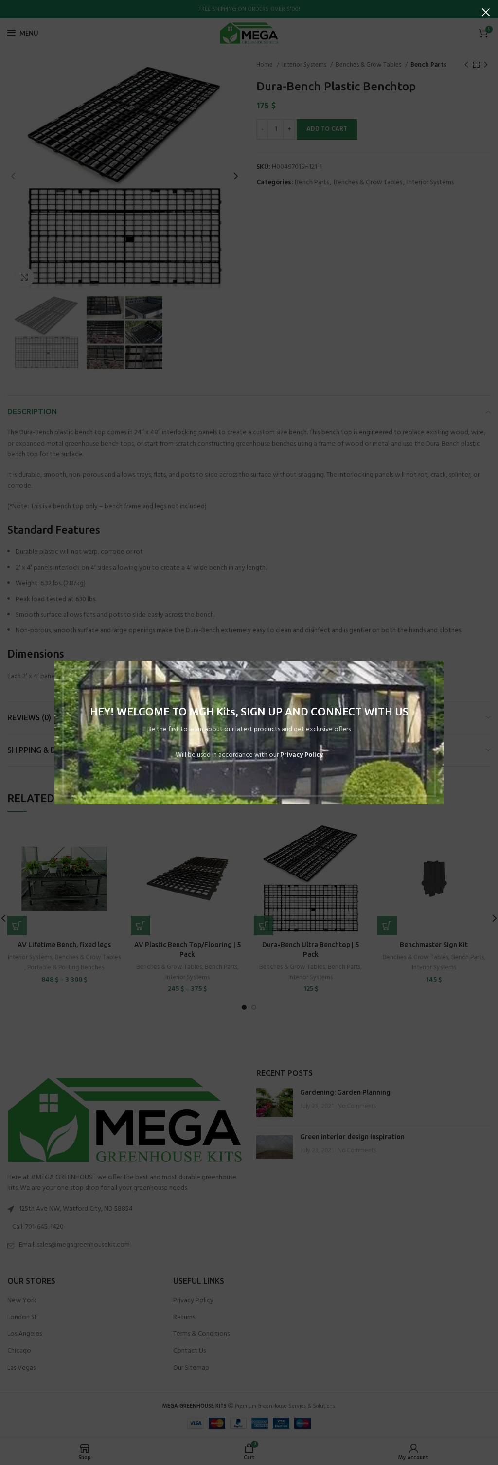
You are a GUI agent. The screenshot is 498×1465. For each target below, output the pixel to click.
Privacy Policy (301, 755)
